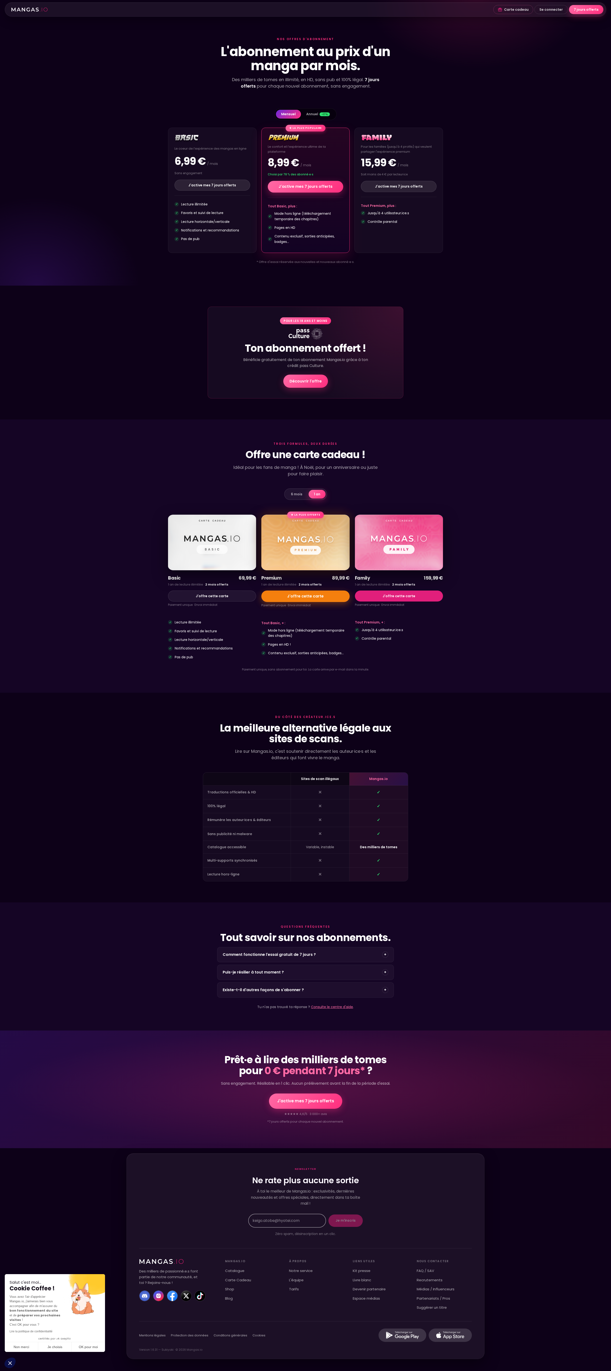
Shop (229, 1289)
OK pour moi (88, 1347)
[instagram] (158, 1295)
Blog (229, 1298)
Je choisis (54, 1347)
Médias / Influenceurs (435, 1289)
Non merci (21, 1347)
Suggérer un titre (432, 1307)
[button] (10, 1363)
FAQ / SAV (425, 1270)
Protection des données (189, 1336)
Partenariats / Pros (433, 1298)
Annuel (317, 114)
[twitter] (186, 1295)
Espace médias (366, 1298)
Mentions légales (152, 1336)
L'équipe (296, 1279)
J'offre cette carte (212, 596)
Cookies (259, 1336)
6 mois (296, 494)
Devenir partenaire (369, 1289)
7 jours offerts (586, 9)
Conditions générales (230, 1336)
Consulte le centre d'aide (332, 1007)
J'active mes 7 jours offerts (212, 185)
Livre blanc (362, 1279)
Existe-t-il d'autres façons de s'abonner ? (304, 990)
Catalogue (234, 1270)
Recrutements (429, 1279)
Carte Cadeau (238, 1279)
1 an (317, 494)
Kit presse (361, 1270)
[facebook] (172, 1295)
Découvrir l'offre (306, 381)
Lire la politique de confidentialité (31, 1331)
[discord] (144, 1295)
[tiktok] (200, 1295)
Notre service (301, 1270)
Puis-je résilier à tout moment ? (304, 972)
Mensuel (288, 114)
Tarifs (294, 1289)
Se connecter (551, 9)
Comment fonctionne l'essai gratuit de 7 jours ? (304, 954)
